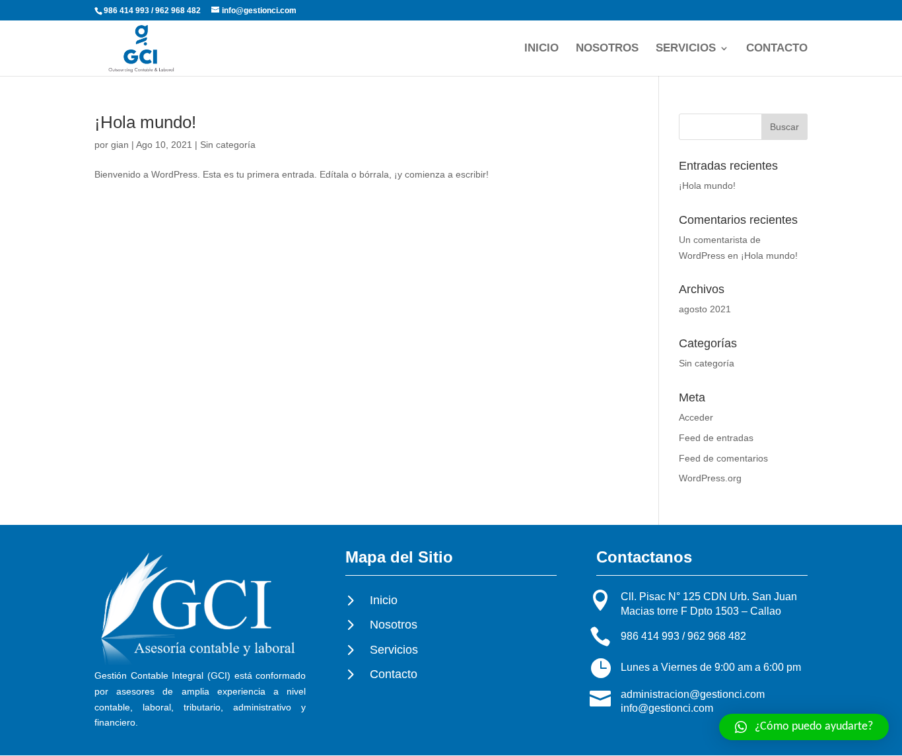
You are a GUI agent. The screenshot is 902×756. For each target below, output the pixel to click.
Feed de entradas (716, 437)
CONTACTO (777, 49)
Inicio (384, 600)
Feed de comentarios (723, 458)
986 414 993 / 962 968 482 (683, 636)
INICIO (541, 49)
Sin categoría (228, 144)
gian (120, 144)
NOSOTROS (607, 49)
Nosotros (393, 624)
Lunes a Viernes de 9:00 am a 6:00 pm (711, 667)
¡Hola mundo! (145, 122)
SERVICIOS (686, 49)
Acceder (696, 417)
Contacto (393, 674)
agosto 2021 (705, 309)
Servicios (394, 649)
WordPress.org (710, 478)
